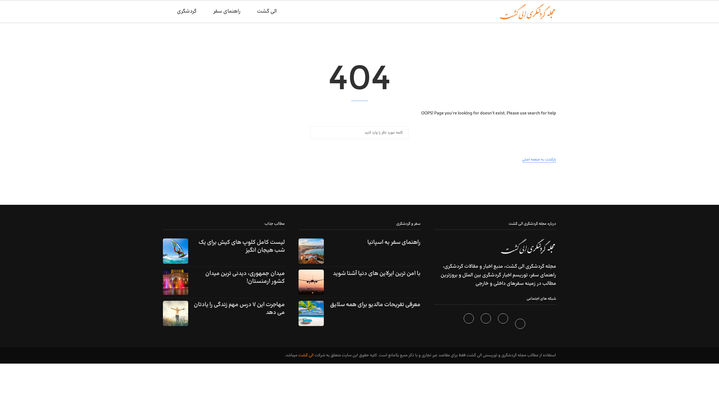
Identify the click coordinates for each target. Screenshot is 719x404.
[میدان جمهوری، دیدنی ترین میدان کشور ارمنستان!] (175, 282)
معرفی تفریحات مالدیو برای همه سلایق (375, 305)
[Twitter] (503, 325)
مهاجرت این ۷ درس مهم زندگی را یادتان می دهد (239, 308)
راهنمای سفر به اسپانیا (393, 242)
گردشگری (187, 11)
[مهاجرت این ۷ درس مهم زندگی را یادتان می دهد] (175, 313)
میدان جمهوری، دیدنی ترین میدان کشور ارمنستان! (245, 277)
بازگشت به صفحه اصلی (539, 159)
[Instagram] (486, 325)
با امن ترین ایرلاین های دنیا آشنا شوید (376, 273)
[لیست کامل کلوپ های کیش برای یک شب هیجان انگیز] (175, 251)
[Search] (166, 11)
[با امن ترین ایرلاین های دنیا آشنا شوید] (311, 282)
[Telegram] (469, 325)
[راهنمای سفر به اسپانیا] (311, 251)
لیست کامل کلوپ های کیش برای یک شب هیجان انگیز (242, 246)
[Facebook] (520, 325)
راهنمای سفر (226, 11)
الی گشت (306, 355)
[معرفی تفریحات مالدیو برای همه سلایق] (311, 313)
